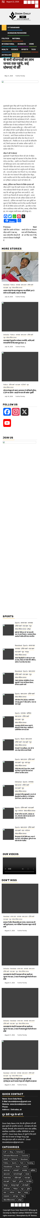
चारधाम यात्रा (7, 1178)
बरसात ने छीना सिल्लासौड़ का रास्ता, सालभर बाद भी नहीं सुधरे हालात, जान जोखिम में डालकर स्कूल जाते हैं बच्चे (19, 924)
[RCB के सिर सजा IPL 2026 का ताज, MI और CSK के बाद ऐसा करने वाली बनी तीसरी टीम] (8, 813)
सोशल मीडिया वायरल (17, 287)
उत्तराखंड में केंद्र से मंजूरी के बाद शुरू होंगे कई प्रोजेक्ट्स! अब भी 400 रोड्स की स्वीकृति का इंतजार (20, 1080)
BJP (4, 1152)
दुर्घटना (21, 1181)
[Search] (36, 28)
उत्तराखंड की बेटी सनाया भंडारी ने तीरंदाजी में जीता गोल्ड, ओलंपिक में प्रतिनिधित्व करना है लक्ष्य (24, 728)
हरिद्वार (29, 629)
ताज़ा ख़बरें (18, 652)
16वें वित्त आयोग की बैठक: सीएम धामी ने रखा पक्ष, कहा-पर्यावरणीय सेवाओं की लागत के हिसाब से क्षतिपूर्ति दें (11, 233)
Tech (33, 49)
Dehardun (6, 334)
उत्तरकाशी (16, 1170)
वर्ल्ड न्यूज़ (27, 762)
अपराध (25, 1167)
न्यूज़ (10, 287)
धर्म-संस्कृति (25, 1185)
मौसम (19, 1192)
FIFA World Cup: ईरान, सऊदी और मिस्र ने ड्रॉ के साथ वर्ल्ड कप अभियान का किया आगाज (24, 771)
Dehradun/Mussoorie (17, 33)
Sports (24, 49)
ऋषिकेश (29, 713)
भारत (23, 830)
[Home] (4, 27)
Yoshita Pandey (20, 76)
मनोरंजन (20, 811)
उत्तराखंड (18, 285)
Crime (31, 44)
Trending (30, 1163)
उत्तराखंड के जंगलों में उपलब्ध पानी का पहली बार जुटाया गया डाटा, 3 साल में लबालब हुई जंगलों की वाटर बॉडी (19, 976)
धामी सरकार (6, 1189)
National (16, 38)
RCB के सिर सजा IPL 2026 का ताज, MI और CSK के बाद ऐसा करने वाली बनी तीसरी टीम (25, 816)
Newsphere (21, 1215)
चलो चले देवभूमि (17, 1174)
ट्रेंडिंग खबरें (30, 285)
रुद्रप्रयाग (6, 1196)
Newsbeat (6, 285)
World (23, 739)
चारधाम (27, 1174)
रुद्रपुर (27, 652)
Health (5, 49)
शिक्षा (22, 1196)
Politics (5, 38)
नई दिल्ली (23, 384)
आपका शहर (24, 623)
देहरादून (5, 1185)
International (8, 44)
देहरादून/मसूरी (15, 1185)
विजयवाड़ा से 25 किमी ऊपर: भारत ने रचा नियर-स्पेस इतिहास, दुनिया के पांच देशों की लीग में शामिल (25, 839)
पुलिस (28, 1189)
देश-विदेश (29, 1181)
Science (14, 49)
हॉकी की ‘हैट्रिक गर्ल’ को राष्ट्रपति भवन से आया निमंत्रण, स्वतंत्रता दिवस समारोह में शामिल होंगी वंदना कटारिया (25, 634)
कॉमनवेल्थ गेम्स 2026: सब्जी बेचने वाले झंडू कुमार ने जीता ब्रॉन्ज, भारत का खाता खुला (25, 702)
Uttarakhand (14, 28)
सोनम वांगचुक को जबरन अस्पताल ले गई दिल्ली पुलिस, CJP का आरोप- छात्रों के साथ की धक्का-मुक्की (19, 391)
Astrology (6, 55)
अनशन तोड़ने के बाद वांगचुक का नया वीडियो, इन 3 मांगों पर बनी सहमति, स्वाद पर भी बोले (18, 291)
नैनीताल (15, 1189)
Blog (11, 1152)
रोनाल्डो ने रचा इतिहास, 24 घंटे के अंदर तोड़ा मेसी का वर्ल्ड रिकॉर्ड (24, 749)
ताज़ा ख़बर (5, 287)
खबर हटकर (24, 285)
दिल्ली (14, 1181)
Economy (25, 1155)
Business (22, 44)
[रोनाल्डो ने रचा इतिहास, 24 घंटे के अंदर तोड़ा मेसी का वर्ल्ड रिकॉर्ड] (8, 744)
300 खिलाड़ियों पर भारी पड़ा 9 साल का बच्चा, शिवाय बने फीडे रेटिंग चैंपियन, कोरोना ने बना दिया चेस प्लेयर (25, 660)
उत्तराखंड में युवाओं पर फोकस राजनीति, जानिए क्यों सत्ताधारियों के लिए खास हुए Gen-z (18, 341)
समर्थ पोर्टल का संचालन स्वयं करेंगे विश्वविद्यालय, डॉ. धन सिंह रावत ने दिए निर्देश (29, 232)
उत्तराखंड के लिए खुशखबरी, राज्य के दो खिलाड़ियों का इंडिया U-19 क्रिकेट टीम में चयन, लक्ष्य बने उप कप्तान (25, 796)
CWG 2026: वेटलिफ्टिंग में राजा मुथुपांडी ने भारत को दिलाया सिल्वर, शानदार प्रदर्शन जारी (24, 682)
